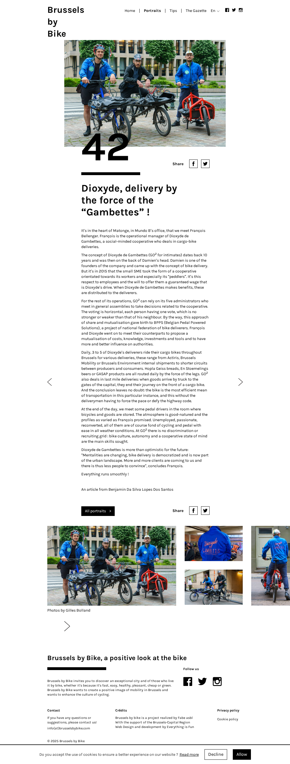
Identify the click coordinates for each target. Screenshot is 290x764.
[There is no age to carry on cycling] (240, 382)
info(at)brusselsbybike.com (68, 728)
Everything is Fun (180, 727)
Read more (189, 754)
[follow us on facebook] (227, 10)
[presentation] (67, 626)
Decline (215, 754)
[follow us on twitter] (234, 10)
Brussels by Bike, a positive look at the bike (117, 658)
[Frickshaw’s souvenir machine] (49, 382)
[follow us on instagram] (241, 10)
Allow (241, 754)
